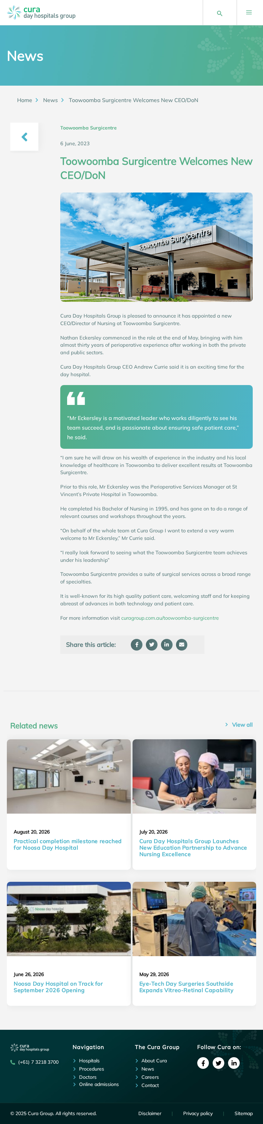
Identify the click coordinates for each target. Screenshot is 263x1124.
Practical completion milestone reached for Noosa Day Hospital (68, 844)
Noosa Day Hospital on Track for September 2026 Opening (58, 986)
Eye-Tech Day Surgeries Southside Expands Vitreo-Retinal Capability (186, 986)
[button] (136, 645)
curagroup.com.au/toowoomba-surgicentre (170, 618)
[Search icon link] (220, 12)
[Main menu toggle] (249, 12)
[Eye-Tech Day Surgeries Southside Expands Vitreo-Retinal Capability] (194, 919)
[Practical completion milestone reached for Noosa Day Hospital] (69, 776)
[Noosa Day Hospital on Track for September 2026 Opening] (69, 919)
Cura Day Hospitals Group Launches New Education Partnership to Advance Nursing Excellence (193, 847)
